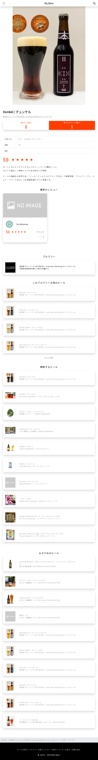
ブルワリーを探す (36, 749)
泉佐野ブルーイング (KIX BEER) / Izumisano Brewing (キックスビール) (27, 116)
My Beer (49, 3)
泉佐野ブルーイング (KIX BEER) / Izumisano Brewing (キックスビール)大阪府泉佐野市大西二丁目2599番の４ (47, 267)
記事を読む (76, 749)
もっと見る (49, 357)
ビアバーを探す (51, 749)
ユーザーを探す (64, 749)
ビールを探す (22, 749)
